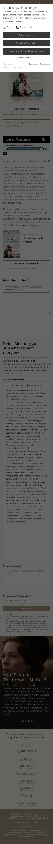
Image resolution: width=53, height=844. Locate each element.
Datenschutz (45, 64)
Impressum (34, 64)
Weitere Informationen (26, 57)
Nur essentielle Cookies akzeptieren (27, 51)
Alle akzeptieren (26, 34)
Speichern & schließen (26, 42)
